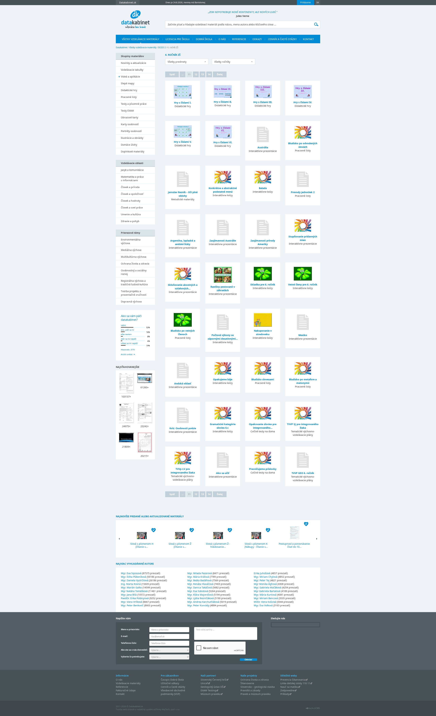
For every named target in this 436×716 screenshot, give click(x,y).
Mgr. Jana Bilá (129, 594)
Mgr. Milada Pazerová (199, 573)
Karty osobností (130, 124)
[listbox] (186, 62)
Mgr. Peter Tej (261, 580)
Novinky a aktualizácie (133, 63)
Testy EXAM (127, 110)
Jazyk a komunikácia (132, 170)
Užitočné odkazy (170, 683)
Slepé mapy (127, 83)
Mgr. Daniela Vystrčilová (134, 580)
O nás (222, 39)
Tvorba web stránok (125, 709)
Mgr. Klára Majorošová (200, 594)
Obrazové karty (129, 117)
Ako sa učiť (222, 473)
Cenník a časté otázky (282, 39)
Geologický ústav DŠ (212, 686)
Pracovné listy (129, 97)
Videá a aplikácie (130, 76)
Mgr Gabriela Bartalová (267, 591)
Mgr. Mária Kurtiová (265, 594)
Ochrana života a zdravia (135, 263)
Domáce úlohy (129, 144)
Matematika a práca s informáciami (132, 178)
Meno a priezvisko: (130, 629)
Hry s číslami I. (182, 102)
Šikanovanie (247, 683)
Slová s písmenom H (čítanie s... (141, 545)
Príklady (284, 694)
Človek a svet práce (132, 207)
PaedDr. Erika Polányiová (135, 598)
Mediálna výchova (131, 250)
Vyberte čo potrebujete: (133, 656)
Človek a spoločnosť (132, 194)
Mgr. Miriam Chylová (265, 576)
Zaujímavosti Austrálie (222, 240)
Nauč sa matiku (289, 686)
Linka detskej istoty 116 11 (295, 683)
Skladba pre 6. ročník (262, 284)
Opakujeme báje (222, 379)
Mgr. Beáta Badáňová (199, 580)
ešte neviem (126, 334)
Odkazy (257, 39)
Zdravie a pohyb (130, 221)
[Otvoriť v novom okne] (312, 709)
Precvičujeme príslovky (262, 469)
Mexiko (302, 335)
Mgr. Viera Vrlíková (131, 601)
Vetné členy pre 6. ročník (302, 284)
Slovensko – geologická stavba (257, 686)
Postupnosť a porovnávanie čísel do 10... (294, 545)
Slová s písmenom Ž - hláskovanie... (218, 545)
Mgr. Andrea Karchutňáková (203, 601)
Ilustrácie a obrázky (132, 137)
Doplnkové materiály (132, 151)
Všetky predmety (177, 61)
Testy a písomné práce (133, 103)
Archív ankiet (127, 354)
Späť (172, 74)
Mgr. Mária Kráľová (198, 576)
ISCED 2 (162, 47)
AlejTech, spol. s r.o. (171, 709)
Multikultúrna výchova (133, 256)
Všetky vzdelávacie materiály (140, 39)
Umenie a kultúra (131, 214)
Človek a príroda (130, 187)
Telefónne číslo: (129, 643)
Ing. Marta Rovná (131, 584)
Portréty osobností (131, 131)
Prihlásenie (305, 2)
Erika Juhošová (262, 573)
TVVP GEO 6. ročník (303, 473)
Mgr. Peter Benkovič (132, 605)
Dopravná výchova (131, 301)
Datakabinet (121, 47)
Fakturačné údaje (126, 690)
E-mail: (124, 636)
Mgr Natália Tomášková (134, 591)
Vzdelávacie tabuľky (132, 69)
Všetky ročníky (222, 61)
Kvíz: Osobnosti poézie (182, 428)
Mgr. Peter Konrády (198, 605)
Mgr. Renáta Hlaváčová (200, 584)
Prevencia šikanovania (293, 679)
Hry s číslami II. (223, 101)
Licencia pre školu (178, 39)
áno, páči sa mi (127, 330)
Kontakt (308, 39)
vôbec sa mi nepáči (129, 343)
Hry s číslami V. (183, 141)
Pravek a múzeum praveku (255, 694)
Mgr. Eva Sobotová (197, 591)
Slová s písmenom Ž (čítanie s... (180, 545)
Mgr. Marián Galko (131, 587)
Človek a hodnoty (130, 200)
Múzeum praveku (211, 694)
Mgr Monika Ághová (265, 584)
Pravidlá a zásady (250, 690)
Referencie (239, 39)
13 (202, 74)
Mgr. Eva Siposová (131, 573)
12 (195, 74)
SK (317, 2)
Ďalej (220, 74)
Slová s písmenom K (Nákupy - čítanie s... (256, 545)
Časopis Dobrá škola (172, 679)
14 (209, 74)
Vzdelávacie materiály (128, 683)
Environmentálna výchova (131, 241)
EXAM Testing (208, 690)
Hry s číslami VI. (222, 142)
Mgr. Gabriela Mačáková (267, 587)
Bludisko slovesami (262, 379)
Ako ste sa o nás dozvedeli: (134, 649)
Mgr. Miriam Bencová (266, 598)
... (183, 74)
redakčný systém (145, 709)
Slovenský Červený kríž (213, 679)
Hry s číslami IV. (302, 102)
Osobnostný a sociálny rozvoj (133, 272)
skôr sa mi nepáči (128, 339)
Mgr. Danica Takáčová (199, 587)
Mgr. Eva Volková (263, 605)
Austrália (263, 147)
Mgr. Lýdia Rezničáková (200, 598)
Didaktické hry (129, 90)
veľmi (123, 325)
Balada (263, 188)
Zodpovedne (287, 690)
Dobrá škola (204, 39)
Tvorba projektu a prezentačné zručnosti (133, 293)
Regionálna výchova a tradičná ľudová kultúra (134, 282)
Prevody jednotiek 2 (303, 192)
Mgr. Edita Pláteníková (133, 576)
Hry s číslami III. (262, 102)
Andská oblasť (182, 383)
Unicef (204, 683)
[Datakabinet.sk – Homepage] (135, 17)
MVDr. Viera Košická (265, 601)
